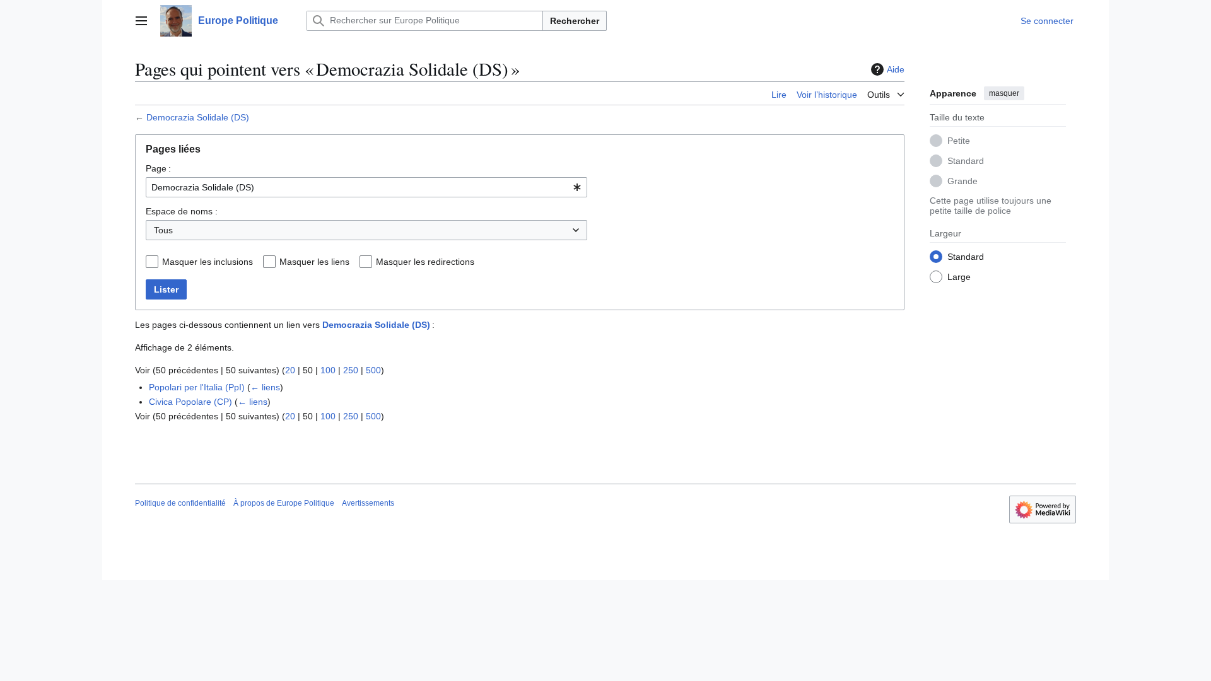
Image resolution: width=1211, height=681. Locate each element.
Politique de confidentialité (180, 503)
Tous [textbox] (163, 230)
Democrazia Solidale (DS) (197, 117)
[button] (141, 21)
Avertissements (368, 503)
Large (959, 277)
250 (350, 370)
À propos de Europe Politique (283, 503)
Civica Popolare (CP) (190, 402)
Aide (895, 69)
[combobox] (366, 187)
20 (290, 370)
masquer (1004, 93)
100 (328, 370)
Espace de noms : (182, 211)
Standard (965, 161)
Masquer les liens (314, 262)
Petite (958, 141)
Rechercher (574, 21)
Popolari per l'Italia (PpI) (197, 387)
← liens (265, 387)
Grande (962, 181)
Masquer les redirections (425, 262)
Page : (158, 168)
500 (373, 370)
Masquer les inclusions (207, 262)
